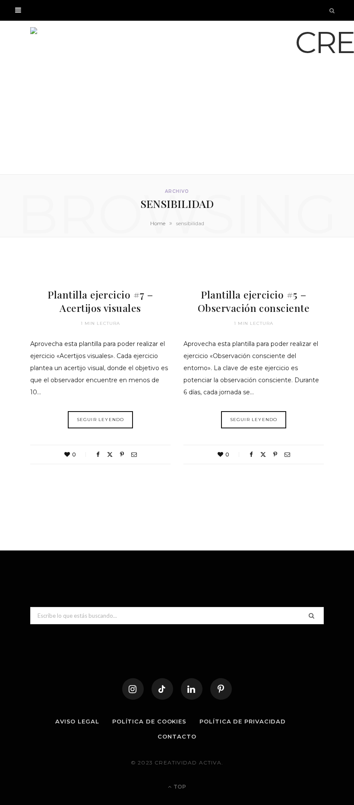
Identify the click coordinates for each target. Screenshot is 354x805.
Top (179, 786)
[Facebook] (98, 454)
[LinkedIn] (191, 689)
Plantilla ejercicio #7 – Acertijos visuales (100, 301)
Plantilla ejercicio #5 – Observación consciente (254, 301)
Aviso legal (77, 721)
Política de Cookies (149, 721)
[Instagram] (133, 689)
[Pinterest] (122, 454)
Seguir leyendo (100, 419)
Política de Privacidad (242, 721)
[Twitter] (110, 454)
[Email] (134, 454)
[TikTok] (162, 689)
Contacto (177, 736)
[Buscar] (332, 10)
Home (157, 223)
